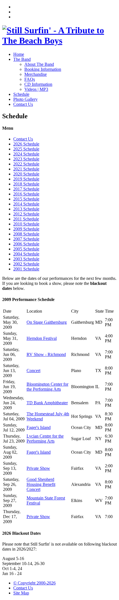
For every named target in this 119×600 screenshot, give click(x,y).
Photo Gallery (25, 99)
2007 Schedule (26, 239)
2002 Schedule (26, 264)
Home (18, 54)
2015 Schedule (26, 199)
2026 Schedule (26, 144)
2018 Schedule (26, 184)
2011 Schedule (26, 219)
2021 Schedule (26, 169)
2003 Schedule (26, 259)
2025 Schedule (26, 149)
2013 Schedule (26, 209)
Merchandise (35, 74)
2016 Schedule (26, 194)
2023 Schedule (26, 159)
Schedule (21, 94)
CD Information (38, 84)
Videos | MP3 (36, 89)
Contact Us (23, 104)
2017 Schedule (26, 189)
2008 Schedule (26, 234)
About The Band (39, 64)
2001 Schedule (26, 269)
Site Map (21, 593)
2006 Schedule (26, 244)
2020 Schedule (26, 174)
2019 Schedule (26, 179)
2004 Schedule (26, 254)
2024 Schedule (26, 154)
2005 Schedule (26, 249)
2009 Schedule (26, 229)
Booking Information (42, 69)
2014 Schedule (26, 204)
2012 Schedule (26, 214)
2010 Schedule (26, 224)
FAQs (29, 79)
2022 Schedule (26, 164)
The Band (22, 59)
